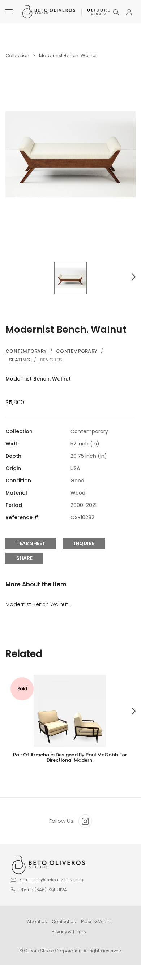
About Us (37, 921)
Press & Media (96, 921)
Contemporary (26, 351)
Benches (51, 359)
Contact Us (64, 921)
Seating (19, 359)
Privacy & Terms (69, 932)
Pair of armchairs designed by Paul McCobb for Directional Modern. (70, 757)
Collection (17, 55)
